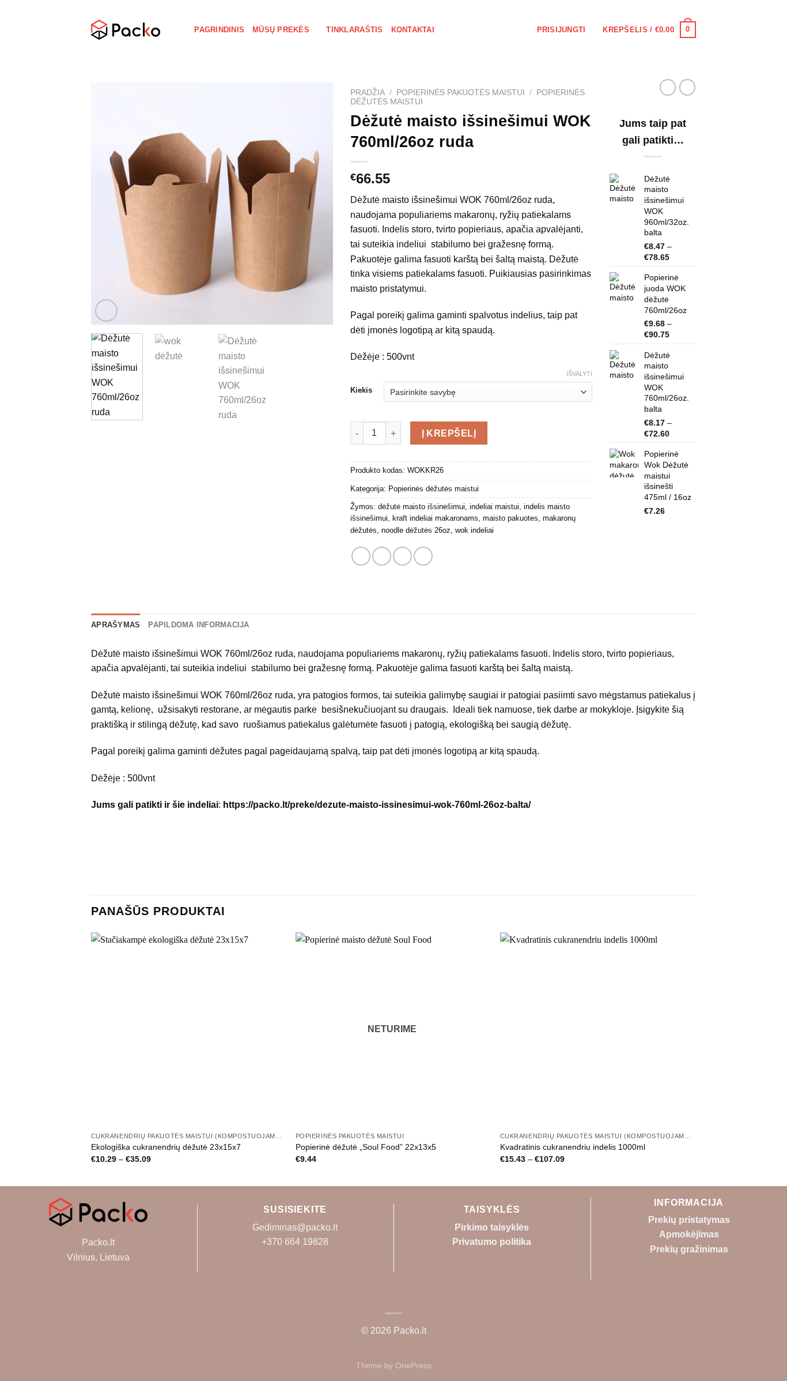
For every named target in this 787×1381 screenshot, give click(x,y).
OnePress (413, 1365)
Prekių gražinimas (689, 1249)
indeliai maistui (494, 506)
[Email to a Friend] (402, 556)
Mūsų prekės (280, 29)
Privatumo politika (491, 1242)
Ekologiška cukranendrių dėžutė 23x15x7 (166, 1147)
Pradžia (367, 92)
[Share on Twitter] (381, 556)
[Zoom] (106, 310)
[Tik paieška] (181, 29)
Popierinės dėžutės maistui (433, 488)
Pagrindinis (219, 29)
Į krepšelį (449, 433)
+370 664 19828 (295, 1242)
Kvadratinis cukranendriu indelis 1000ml (572, 1147)
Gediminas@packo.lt (295, 1227)
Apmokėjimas (689, 1234)
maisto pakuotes (510, 518)
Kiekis (361, 390)
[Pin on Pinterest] (423, 556)
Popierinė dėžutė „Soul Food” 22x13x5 (366, 1147)
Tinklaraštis (354, 29)
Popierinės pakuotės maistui (460, 92)
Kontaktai (412, 29)
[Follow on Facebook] (393, 1295)
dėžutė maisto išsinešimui (421, 506)
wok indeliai (474, 530)
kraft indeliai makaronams (435, 518)
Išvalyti (579, 373)
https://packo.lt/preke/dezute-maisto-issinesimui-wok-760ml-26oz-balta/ (377, 805)
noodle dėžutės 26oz (416, 530)
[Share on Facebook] (360, 556)
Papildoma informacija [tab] (198, 624)
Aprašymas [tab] (115, 624)
